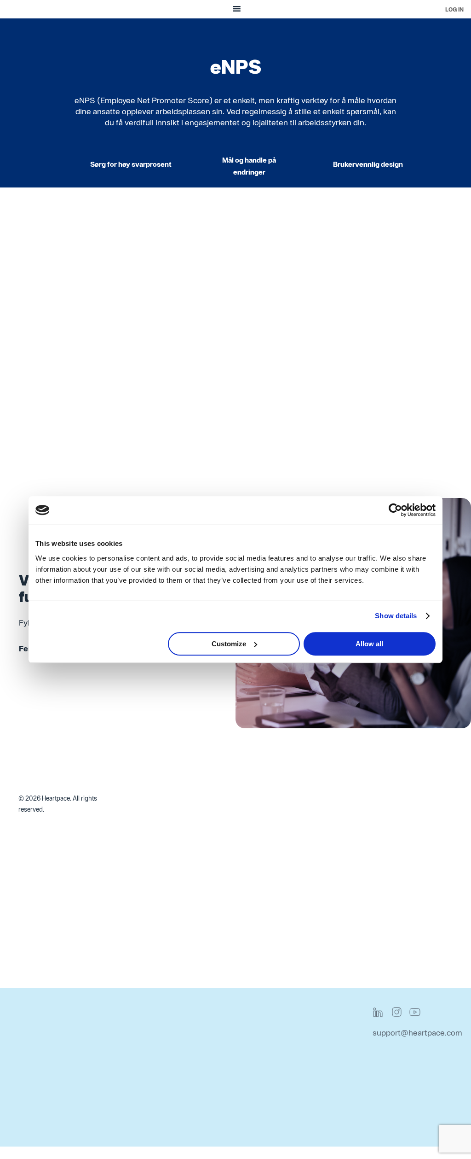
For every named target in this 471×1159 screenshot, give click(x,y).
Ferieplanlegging (313, 804)
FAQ (203, 1034)
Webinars (124, 1056)
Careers (32, 1100)
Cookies (299, 1122)
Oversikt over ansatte (145, 881)
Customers (38, 1078)
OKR (203, 859)
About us (34, 1056)
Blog (115, 1034)
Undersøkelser (221, 837)
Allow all (369, 644)
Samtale (210, 881)
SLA (203, 1056)
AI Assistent (129, 970)
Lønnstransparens (404, 881)
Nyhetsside (127, 859)
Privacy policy (308, 1034)
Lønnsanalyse (396, 837)
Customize (229, 644)
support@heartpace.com (417, 1032)
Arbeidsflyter (130, 815)
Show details (396, 616)
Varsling (297, 826)
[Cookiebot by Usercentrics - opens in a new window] (395, 510)
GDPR (295, 1100)
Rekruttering (305, 848)
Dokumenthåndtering (145, 926)
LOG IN (454, 9)
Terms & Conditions (319, 1056)
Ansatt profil (129, 837)
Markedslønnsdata (404, 859)
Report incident (223, 1078)
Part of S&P (39, 1122)
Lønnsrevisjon (396, 793)
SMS (292, 870)
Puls (203, 815)
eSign (293, 892)
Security (299, 1078)
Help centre (216, 1100)
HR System (215, 926)
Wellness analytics (316, 914)
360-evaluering (223, 903)
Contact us (37, 1034)
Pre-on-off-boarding (143, 948)
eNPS (205, 793)
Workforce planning (142, 793)
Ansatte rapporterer (142, 903)
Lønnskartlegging (402, 815)
